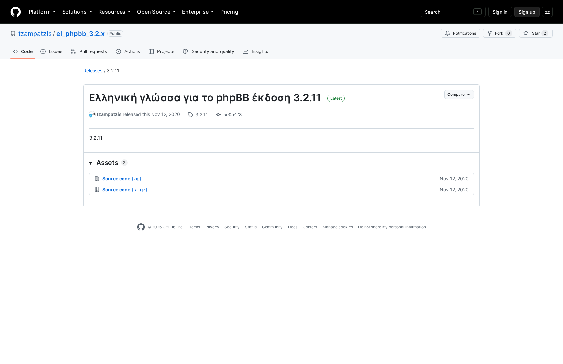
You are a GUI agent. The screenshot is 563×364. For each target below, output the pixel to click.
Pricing (229, 11)
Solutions (74, 11)
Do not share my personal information (392, 227)
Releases (92, 70)
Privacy (212, 227)
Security (232, 227)
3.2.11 (113, 70)
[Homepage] (15, 12)
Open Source (153, 11)
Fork (502, 33)
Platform (40, 11)
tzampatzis (34, 33)
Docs (292, 227)
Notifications (464, 33)
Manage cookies (338, 227)
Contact (310, 227)
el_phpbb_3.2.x (80, 33)
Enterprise (195, 11)
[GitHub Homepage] (141, 227)
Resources (111, 11)
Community (272, 227)
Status (251, 227)
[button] (281, 162)
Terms (194, 227)
